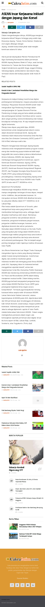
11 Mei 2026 (14, 428)
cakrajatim (10, 22)
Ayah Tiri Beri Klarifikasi (9, 398)
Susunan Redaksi (22, 578)
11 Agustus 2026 (16, 375)
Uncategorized (11, 10)
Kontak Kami (6, 600)
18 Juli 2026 (14, 390)
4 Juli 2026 (14, 413)
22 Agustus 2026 (24, 529)
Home (3, 10)
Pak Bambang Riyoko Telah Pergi (13, 410)
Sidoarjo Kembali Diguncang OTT (16, 468)
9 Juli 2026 (14, 400)
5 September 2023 (24, 22)
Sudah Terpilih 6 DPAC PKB (11, 86)
